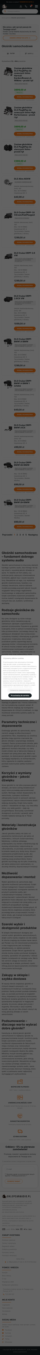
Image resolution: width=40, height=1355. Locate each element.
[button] (36, 6)
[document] (20, 677)
